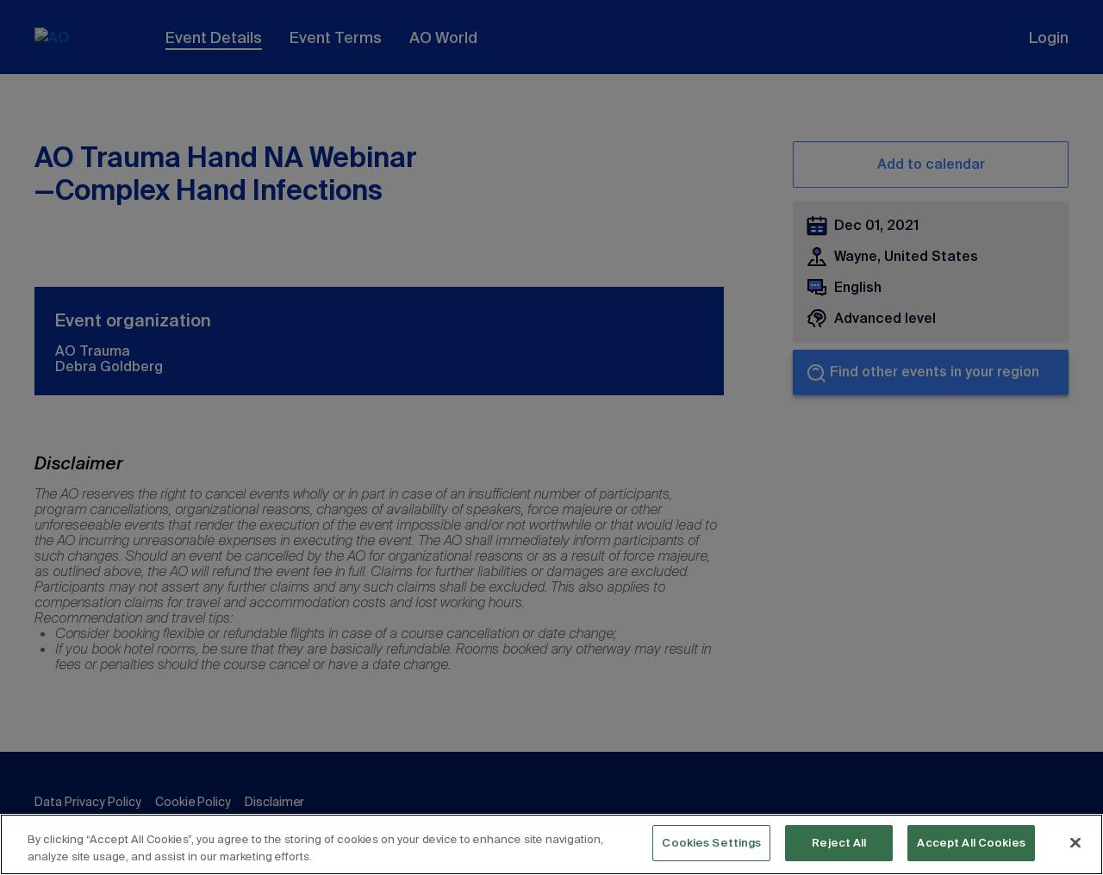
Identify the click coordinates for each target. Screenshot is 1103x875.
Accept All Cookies (971, 842)
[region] (551, 844)
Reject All (839, 842)
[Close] (1075, 842)
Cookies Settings (711, 842)
